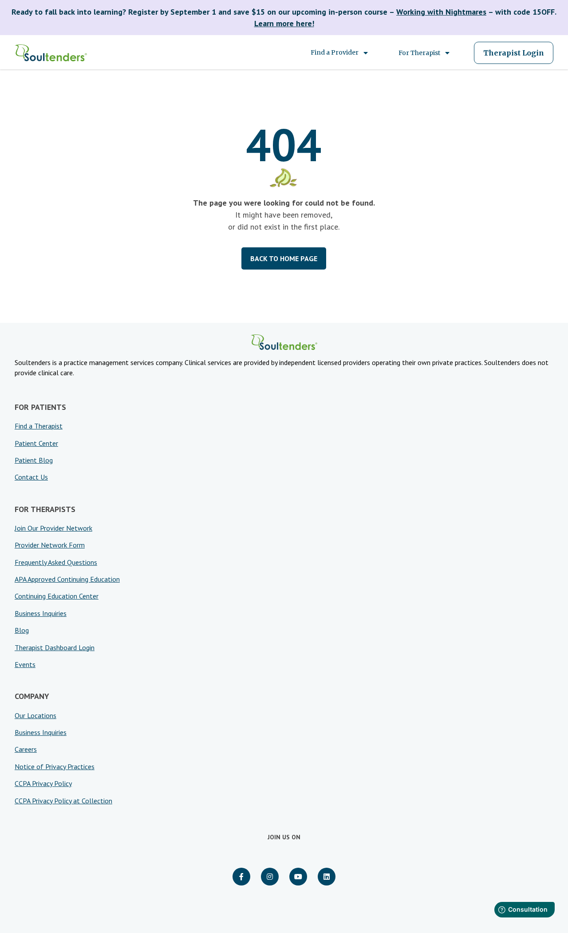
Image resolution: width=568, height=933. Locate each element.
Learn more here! (284, 23)
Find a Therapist (39, 425)
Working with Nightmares (441, 12)
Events (25, 664)
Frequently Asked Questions (56, 562)
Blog (22, 630)
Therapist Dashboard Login (55, 647)
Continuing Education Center (57, 596)
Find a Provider (335, 52)
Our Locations (35, 715)
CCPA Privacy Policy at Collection (63, 800)
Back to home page (283, 258)
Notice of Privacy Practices (55, 766)
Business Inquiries (41, 613)
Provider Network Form (50, 544)
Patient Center (36, 443)
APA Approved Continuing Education (67, 579)
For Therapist (419, 53)
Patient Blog (34, 460)
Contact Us (31, 476)
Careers (26, 749)
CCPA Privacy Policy (43, 783)
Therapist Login (513, 52)
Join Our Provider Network (53, 528)
